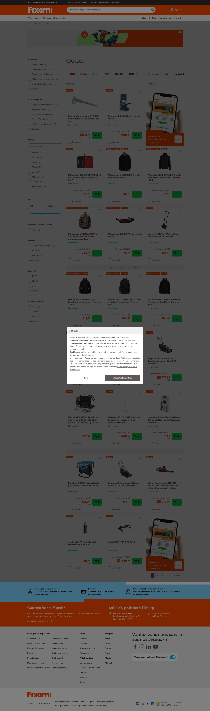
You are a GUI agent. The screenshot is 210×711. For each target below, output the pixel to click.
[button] (122, 378)
